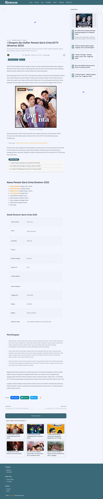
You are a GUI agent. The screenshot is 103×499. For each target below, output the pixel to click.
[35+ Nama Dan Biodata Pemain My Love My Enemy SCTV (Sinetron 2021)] (35, 446)
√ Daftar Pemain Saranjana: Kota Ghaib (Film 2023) (25, 163)
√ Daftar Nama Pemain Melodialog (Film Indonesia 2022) (35, 436)
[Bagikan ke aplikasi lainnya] (40, 397)
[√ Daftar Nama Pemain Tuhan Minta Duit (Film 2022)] (15, 429)
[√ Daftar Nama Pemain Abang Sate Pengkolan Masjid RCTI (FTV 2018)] (55, 429)
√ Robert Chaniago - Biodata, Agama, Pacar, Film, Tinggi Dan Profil (84, 56)
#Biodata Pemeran (13, 59)
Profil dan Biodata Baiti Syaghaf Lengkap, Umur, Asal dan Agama (84, 46)
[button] (93, 2)
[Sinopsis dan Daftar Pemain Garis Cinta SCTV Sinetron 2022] (35, 107)
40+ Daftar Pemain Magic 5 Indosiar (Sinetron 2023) (25, 166)
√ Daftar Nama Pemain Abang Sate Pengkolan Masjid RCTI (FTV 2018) (54, 436)
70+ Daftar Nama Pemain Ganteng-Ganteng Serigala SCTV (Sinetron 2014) (85, 32)
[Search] (97, 2)
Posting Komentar (35, 416)
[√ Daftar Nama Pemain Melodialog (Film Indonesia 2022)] (35, 429)
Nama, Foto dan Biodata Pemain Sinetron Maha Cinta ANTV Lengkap (55, 453)
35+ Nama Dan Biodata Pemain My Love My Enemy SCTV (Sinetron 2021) (35, 453)
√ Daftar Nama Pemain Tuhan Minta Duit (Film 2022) (13, 436)
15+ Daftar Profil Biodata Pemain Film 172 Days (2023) (25, 169)
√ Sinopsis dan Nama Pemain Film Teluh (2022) (14, 452)
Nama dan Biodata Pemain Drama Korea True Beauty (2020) (85, 66)
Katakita (12, 495)
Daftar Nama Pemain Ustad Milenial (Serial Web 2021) (32, 143)
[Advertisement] (35, 23)
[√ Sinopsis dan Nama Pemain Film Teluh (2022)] (15, 446)
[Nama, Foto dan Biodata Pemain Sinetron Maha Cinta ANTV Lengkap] (55, 446)
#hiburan (22, 59)
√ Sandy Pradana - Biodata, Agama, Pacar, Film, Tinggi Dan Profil (85, 75)
